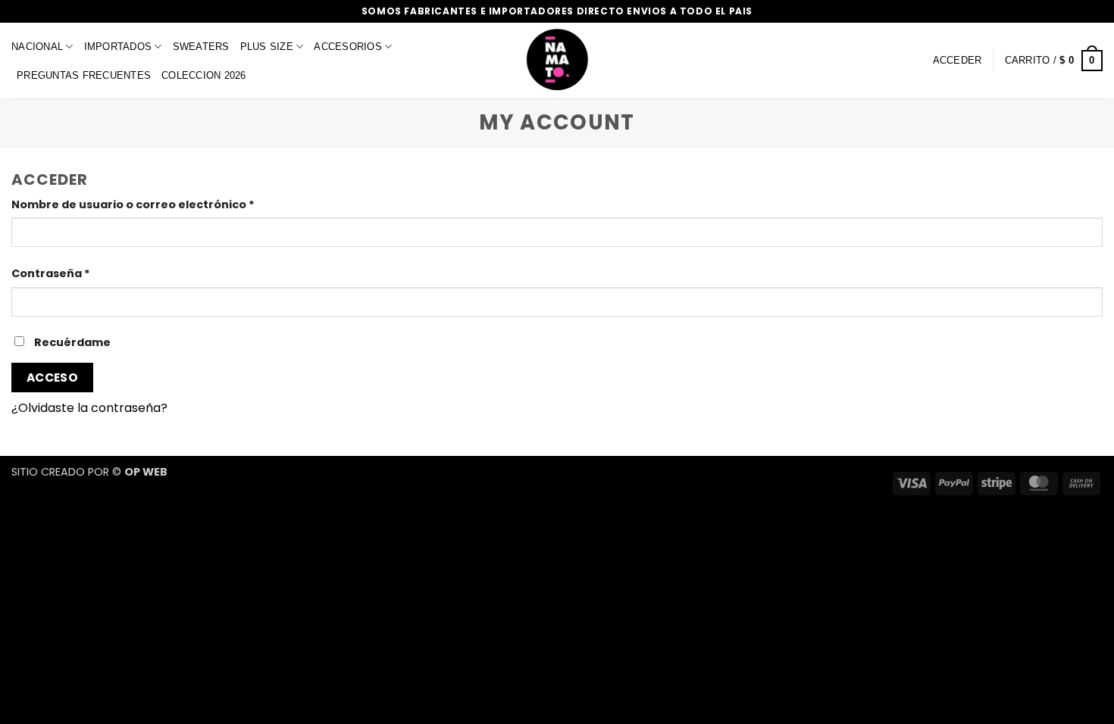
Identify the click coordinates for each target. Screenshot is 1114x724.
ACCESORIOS (348, 46)
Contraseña (83, 273)
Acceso (53, 377)
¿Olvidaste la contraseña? (89, 408)
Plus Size (266, 46)
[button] (1054, 60)
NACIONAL (37, 46)
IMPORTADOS (118, 46)
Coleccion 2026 (203, 75)
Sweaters (201, 46)
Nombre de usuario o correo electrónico (166, 204)
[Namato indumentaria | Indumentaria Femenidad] (557, 60)
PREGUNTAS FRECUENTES (84, 75)
